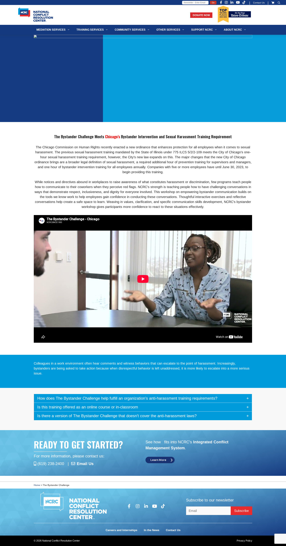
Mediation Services (51, 29)
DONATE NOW (201, 15)
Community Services (130, 29)
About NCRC (233, 29)
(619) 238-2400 (50, 463)
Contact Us (259, 2)
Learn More (158, 460)
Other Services (168, 29)
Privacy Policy (244, 540)
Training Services (90, 29)
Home (37, 485)
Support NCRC (202, 29)
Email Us (85, 463)
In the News (151, 530)
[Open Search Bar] (279, 2)
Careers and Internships (121, 530)
